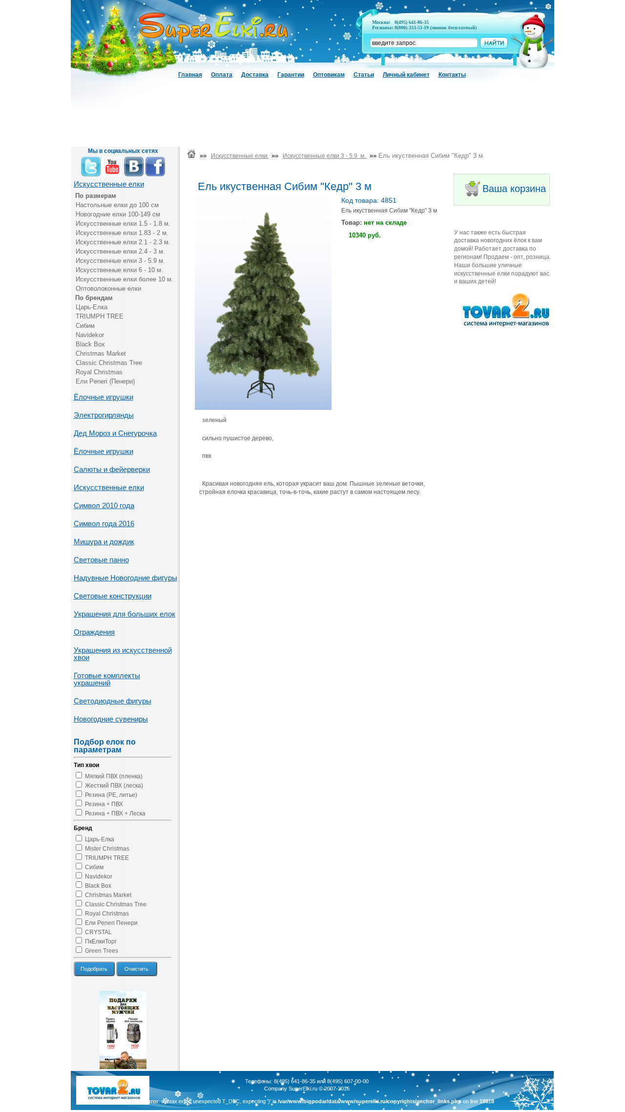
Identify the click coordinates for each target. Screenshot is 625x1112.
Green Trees (101, 950)
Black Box (90, 344)
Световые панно (101, 560)
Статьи (364, 74)
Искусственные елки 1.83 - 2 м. (122, 232)
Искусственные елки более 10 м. (124, 279)
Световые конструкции (112, 596)
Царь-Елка (91, 307)
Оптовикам (329, 74)
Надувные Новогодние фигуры (125, 578)
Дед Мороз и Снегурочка (115, 433)
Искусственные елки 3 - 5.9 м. (120, 260)
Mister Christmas (107, 848)
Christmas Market (101, 353)
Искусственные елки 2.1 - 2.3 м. (123, 242)
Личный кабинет (406, 74)
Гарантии (290, 74)
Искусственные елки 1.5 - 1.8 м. (123, 223)
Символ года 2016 (104, 523)
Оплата (221, 74)
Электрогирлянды (104, 415)
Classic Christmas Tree (109, 362)
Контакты (452, 74)
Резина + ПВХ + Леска (115, 813)
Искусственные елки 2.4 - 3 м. (120, 251)
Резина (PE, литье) (111, 794)
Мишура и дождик (104, 541)
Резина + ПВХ (104, 804)
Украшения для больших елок (124, 614)
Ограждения (94, 632)
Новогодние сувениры (111, 719)
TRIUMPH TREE (100, 316)
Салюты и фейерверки (112, 469)
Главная (190, 74)
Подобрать (94, 969)
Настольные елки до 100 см (117, 205)
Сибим (85, 325)
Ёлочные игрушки (103, 397)
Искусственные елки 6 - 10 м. (119, 270)
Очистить (136, 969)
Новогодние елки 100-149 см (118, 214)
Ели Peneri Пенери (111, 923)
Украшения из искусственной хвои (123, 654)
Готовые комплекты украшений (107, 679)
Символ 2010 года (104, 505)
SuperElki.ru (303, 1088)
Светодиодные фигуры (112, 701)
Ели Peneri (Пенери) (105, 381)
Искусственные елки (109, 184)
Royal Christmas (99, 372)
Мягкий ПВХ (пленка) (114, 776)
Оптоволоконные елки (108, 288)
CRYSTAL (98, 932)
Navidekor (90, 335)
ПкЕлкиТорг (101, 941)
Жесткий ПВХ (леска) (114, 785)
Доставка (255, 74)
